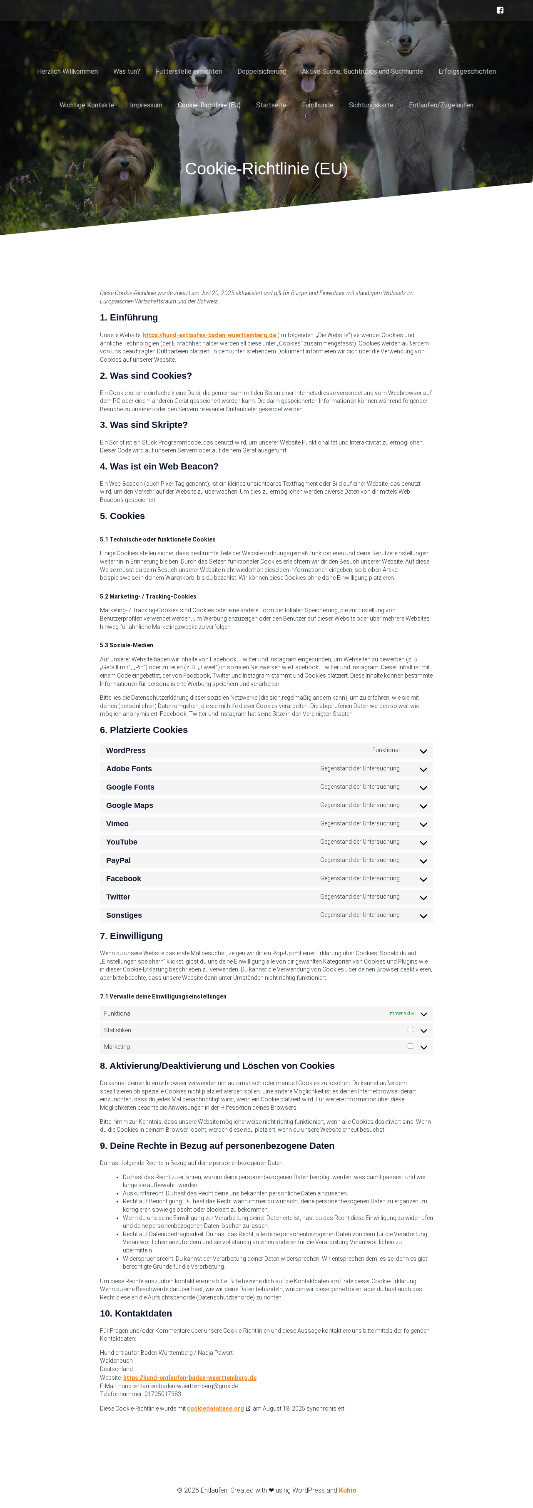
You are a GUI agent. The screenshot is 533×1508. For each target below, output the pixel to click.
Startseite (271, 105)
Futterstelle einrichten (189, 71)
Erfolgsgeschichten (467, 71)
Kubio (347, 1490)
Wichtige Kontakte (87, 105)
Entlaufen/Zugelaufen (441, 105)
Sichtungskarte (371, 105)
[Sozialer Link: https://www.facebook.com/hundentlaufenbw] (498, 10)
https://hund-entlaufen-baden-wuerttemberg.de (209, 335)
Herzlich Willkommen (67, 71)
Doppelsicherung (261, 71)
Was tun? (126, 71)
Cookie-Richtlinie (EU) (209, 105)
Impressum (146, 105)
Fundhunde (318, 105)
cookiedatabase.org (215, 1408)
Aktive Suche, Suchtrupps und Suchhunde (362, 71)
